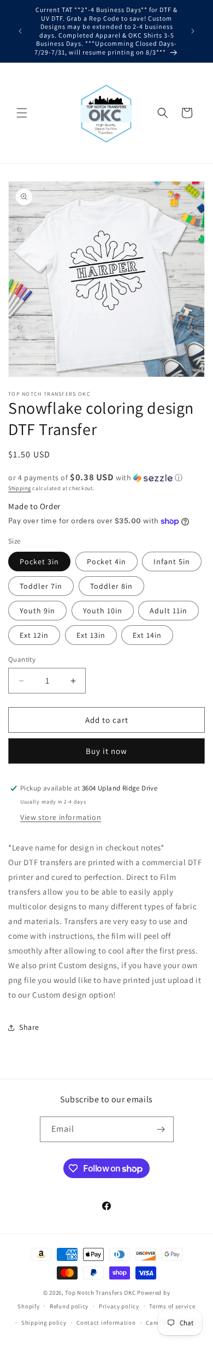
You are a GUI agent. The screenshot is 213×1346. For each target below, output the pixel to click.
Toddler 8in (111, 586)
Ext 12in (34, 635)
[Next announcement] (193, 31)
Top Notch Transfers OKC (101, 1292)
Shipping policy (44, 1322)
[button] (22, 113)
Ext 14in (147, 635)
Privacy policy (119, 1306)
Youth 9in (37, 610)
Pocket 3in (39, 561)
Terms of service (172, 1306)
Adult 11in (168, 610)
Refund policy (69, 1306)
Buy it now (106, 751)
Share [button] (29, 1027)
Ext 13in (90, 635)
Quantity (22, 659)
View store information (60, 817)
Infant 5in (171, 561)
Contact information (105, 1322)
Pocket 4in (106, 561)
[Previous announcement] (20, 31)
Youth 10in (102, 610)
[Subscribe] (161, 1129)
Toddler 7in (41, 586)
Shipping (19, 488)
